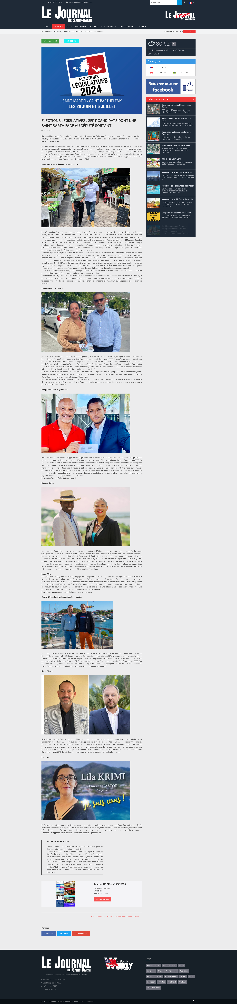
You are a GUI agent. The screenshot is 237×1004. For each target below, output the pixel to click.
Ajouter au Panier (103, 899)
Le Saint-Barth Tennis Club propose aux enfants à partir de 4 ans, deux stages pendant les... (177, 191)
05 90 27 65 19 (55, 2)
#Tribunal (172, 982)
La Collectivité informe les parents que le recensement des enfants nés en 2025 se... (178, 111)
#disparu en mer (153, 965)
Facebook (49, 933)
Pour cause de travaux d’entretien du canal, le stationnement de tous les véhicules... (176, 137)
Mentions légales (87, 1002)
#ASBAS (182, 982)
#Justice (161, 982)
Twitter (65, 933)
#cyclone (150, 971)
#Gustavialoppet (153, 987)
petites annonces (108, 27)
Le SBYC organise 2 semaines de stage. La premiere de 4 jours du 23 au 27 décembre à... (178, 164)
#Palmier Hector (169, 965)
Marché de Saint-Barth (171, 145)
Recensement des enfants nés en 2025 (176, 106)
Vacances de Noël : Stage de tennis (177, 186)
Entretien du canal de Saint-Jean (176, 132)
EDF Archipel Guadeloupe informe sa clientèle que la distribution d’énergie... (176, 203)
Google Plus (82, 933)
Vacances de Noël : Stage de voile (177, 159)
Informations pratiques (76, 27)
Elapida (59, 1001)
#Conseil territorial (154, 976)
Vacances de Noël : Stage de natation (178, 172)
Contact (142, 27)
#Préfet (183, 976)
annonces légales (127, 27)
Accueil (46, 27)
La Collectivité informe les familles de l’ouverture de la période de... (176, 125)
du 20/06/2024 (110, 884)
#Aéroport (151, 982)
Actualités (58, 27)
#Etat (191, 976)
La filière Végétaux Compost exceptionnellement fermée (174, 214)
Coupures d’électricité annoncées (176, 199)
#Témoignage (171, 971)
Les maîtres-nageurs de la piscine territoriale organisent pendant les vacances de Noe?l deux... (175, 177)
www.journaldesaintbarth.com (80, 2)
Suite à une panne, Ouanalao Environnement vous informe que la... (176, 219)
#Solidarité (184, 971)
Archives (94, 27)
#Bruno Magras (171, 976)
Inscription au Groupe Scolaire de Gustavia (176, 119)
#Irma (181, 965)
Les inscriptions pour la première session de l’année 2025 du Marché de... (177, 149)
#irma (160, 971)
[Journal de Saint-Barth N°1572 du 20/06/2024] (65, 894)
